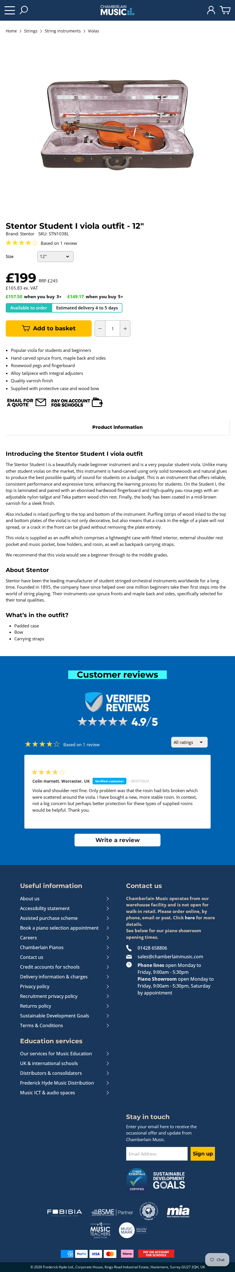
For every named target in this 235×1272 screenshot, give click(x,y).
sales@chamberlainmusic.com (170, 956)
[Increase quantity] (125, 328)
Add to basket (54, 328)
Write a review (117, 840)
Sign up (203, 1154)
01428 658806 (152, 948)
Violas (93, 31)
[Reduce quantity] (100, 328)
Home (11, 31)
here (190, 917)
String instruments (63, 31)
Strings (31, 31)
